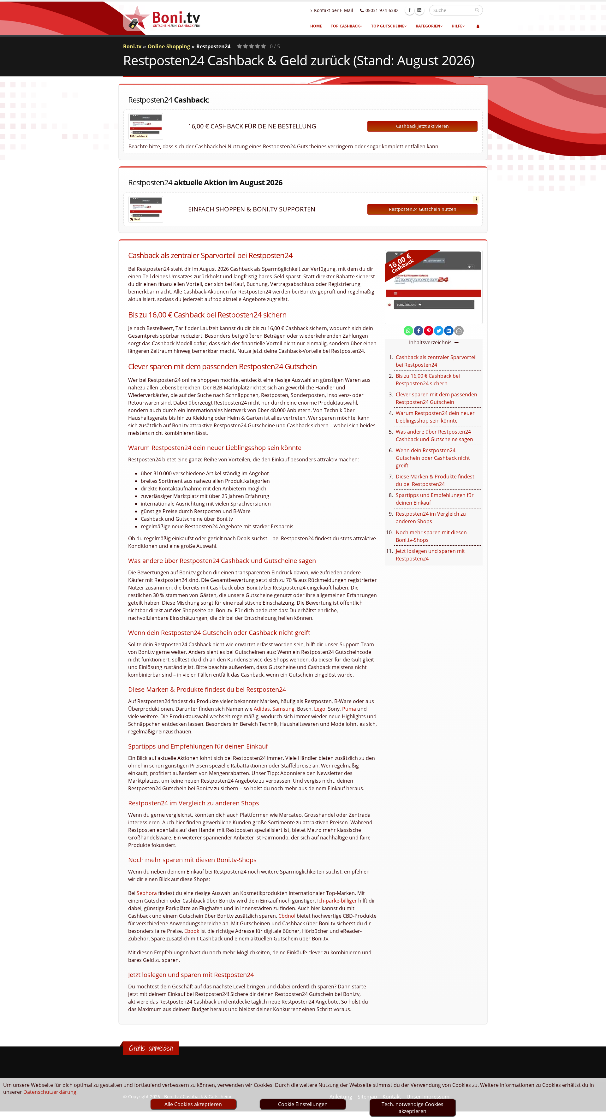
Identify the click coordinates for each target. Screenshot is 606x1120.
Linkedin (419, 10)
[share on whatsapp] (408, 330)
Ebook (191, 930)
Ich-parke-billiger (337, 900)
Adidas (262, 708)
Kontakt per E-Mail (333, 10)
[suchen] (477, 10)
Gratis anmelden (151, 1048)
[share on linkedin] (449, 330)
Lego (319, 708)
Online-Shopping (169, 46)
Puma (349, 708)
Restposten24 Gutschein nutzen (422, 209)
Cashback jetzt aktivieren (422, 126)
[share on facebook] (418, 330)
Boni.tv (132, 46)
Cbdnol (286, 915)
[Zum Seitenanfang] (595, 1112)
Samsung (283, 708)
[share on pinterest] (429, 330)
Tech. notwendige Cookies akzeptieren (412, 1108)
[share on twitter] (439, 330)
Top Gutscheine (387, 26)
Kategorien (428, 26)
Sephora (147, 893)
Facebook (409, 10)
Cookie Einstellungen (303, 1104)
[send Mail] (459, 330)
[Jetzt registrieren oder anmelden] (478, 26)
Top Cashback (345, 26)
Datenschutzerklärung (49, 1091)
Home (316, 26)
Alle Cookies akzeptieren (193, 1104)
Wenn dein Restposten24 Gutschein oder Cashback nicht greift (433, 458)
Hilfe (457, 26)
